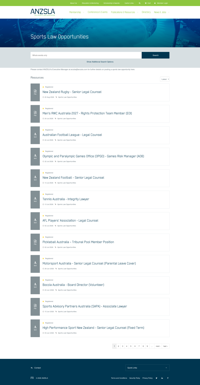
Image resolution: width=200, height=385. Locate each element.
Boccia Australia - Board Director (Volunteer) (73, 284)
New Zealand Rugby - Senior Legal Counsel (72, 92)
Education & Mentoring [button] (90, 3)
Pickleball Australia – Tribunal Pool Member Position (78, 242)
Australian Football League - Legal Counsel (72, 134)
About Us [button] (73, 3)
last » (165, 346)
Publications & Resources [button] (123, 12)
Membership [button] (75, 12)
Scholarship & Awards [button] (112, 3)
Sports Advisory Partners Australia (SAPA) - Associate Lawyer (85, 306)
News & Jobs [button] (160, 12)
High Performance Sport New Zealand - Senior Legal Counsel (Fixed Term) (93, 327)
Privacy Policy (147, 378)
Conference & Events (98, 12)
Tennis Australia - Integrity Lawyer (66, 199)
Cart (149, 3)
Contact (37, 367)
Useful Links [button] (129, 3)
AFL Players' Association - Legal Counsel (70, 220)
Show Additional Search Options (100, 61)
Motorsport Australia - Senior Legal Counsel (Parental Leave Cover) (89, 263)
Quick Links (132, 367)
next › (158, 346)
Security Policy (134, 378)
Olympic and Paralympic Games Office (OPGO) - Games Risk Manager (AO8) (93, 156)
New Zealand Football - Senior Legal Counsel (73, 177)
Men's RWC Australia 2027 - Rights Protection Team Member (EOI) (87, 113)
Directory (146, 12)
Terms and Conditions (119, 378)
